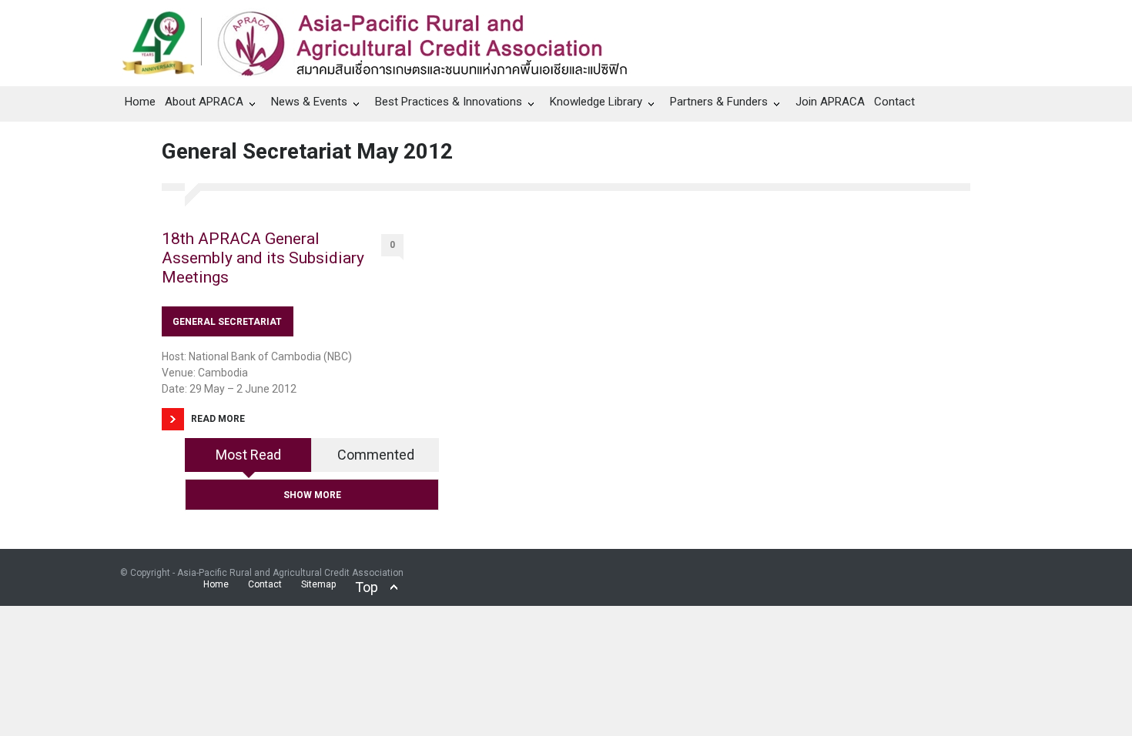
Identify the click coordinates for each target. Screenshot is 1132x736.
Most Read (248, 455)
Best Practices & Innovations (448, 102)
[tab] (248, 460)
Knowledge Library (596, 102)
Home (140, 102)
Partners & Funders (719, 102)
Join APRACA (830, 102)
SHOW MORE (312, 495)
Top (366, 587)
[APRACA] (382, 39)
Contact (894, 102)
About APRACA (204, 102)
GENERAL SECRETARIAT (227, 321)
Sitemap (318, 584)
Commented (375, 455)
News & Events (309, 102)
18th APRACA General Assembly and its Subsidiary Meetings (263, 257)
